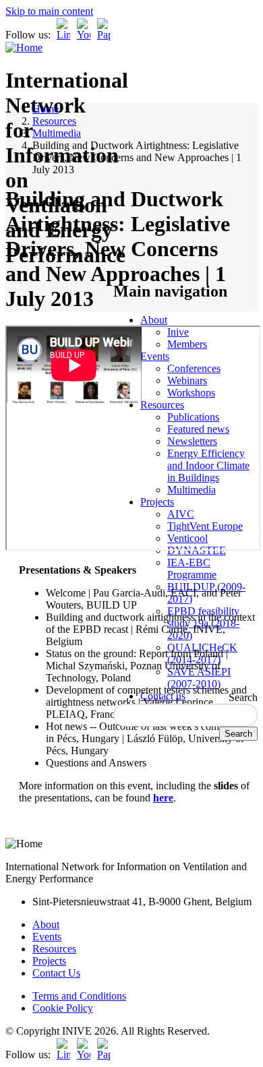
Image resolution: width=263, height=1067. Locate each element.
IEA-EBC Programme (191, 568)
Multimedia (56, 133)
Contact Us (56, 973)
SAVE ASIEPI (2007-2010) (199, 678)
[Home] (23, 47)
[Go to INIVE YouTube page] (84, 34)
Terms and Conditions (79, 996)
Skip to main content (49, 11)
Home (45, 109)
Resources (54, 121)
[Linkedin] (63, 34)
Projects (49, 961)
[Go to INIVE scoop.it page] (107, 34)
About (153, 320)
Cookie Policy (62, 1008)
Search (243, 697)
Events (46, 936)
